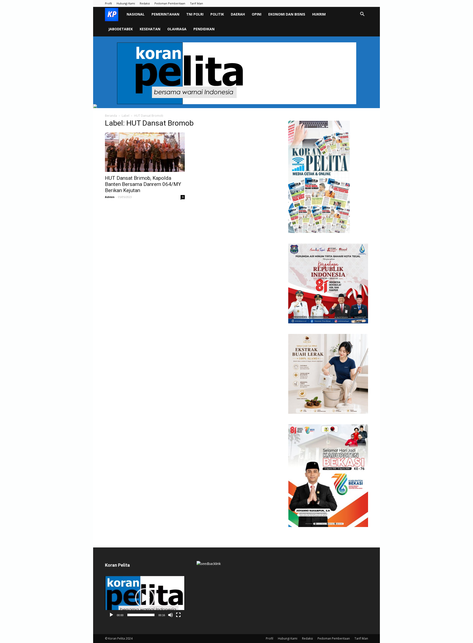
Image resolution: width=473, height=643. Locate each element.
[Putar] (111, 614)
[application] (145, 598)
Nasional (136, 14)
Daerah (238, 14)
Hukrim (319, 14)
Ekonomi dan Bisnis (286, 14)
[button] (362, 14)
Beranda (111, 116)
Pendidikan (204, 29)
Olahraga (176, 29)
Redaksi (145, 3)
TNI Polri (194, 14)
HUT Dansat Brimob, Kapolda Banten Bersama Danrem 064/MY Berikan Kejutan (143, 184)
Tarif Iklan (196, 3)
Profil (108, 3)
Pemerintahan (165, 14)
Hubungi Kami (126, 3)
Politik (217, 14)
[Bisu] (170, 614)
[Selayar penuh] (178, 614)
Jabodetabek (120, 29)
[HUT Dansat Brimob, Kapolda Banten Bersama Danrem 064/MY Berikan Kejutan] (145, 152)
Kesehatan (150, 29)
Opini (256, 14)
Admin (110, 197)
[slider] (140, 615)
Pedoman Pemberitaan (169, 3)
